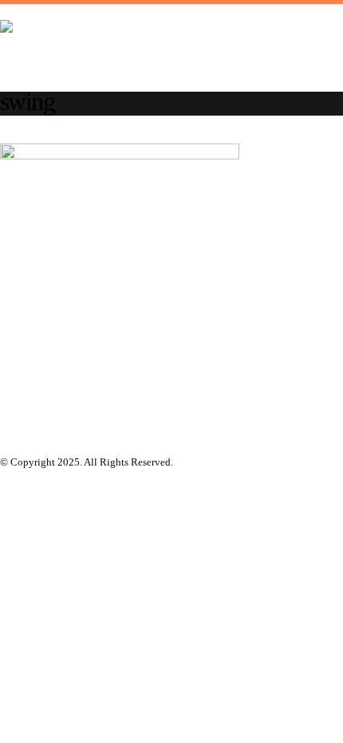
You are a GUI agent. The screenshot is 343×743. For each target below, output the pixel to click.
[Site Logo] (159, 48)
